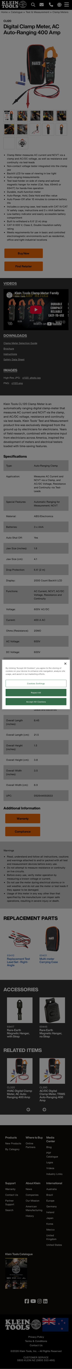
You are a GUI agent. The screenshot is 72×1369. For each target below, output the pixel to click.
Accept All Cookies (36, 701)
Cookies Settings (36, 683)
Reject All (36, 692)
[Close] (65, 663)
